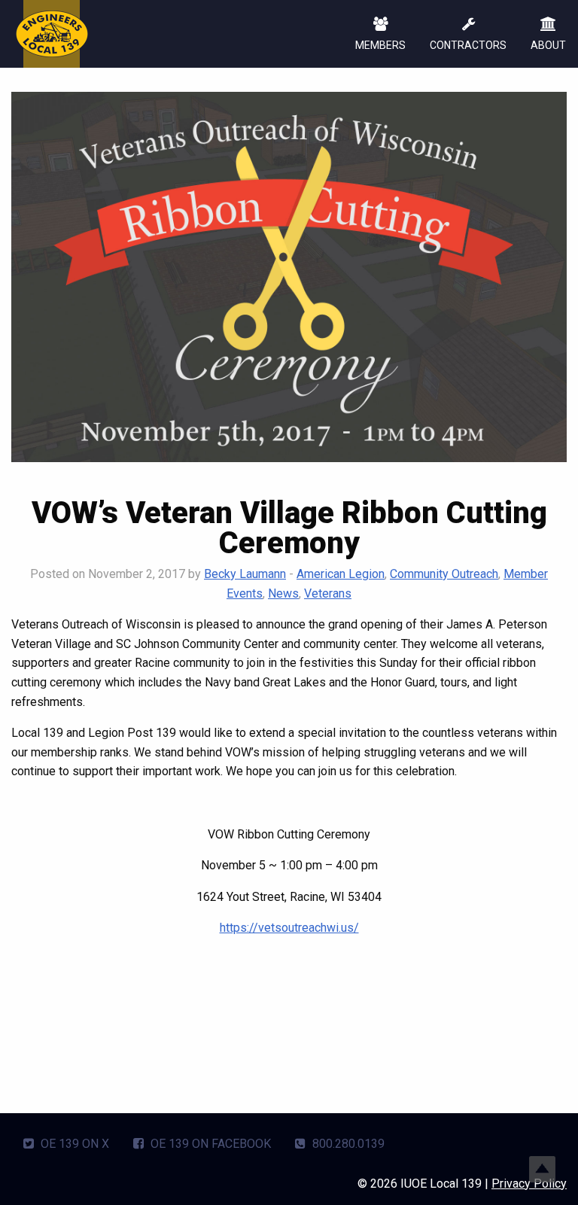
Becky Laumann (245, 574)
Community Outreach (444, 574)
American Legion (341, 574)
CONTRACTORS (468, 45)
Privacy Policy (529, 1183)
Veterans (327, 593)
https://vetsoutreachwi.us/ (289, 927)
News (283, 593)
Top (542, 1169)
